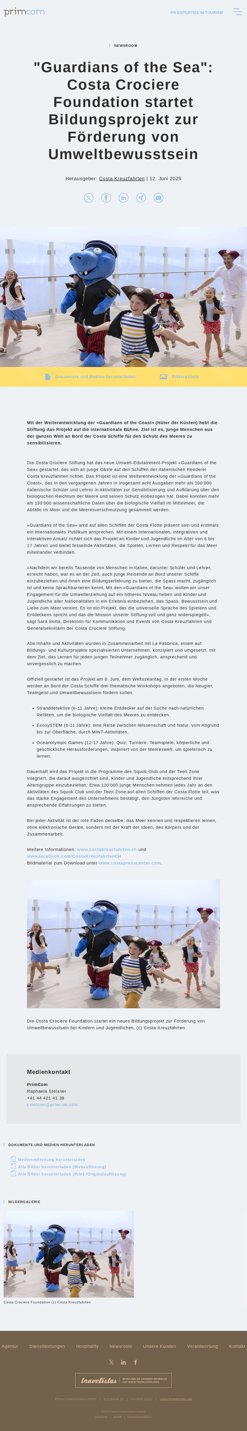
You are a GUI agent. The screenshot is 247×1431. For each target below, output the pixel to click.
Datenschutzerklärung (139, 1416)
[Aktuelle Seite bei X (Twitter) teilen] (88, 198)
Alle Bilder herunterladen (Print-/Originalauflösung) (69, 1174)
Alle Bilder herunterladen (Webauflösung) (58, 1167)
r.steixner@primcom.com (52, 1105)
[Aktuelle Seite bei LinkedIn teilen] (123, 198)
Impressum (102, 1416)
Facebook (135, 1362)
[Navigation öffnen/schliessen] (237, 11)
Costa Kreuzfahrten (122, 178)
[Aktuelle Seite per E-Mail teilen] (158, 198)
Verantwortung (202, 1346)
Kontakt (237, 1346)
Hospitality (87, 1346)
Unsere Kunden (159, 1346)
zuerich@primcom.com (176, 1399)
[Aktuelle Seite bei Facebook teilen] (106, 198)
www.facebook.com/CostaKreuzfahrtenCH (74, 856)
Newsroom (121, 1346)
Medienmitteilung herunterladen (48, 1160)
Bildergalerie (185, 377)
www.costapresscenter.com (130, 863)
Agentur (10, 1346)
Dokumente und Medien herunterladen (95, 377)
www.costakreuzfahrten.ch (107, 849)
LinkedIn (123, 1362)
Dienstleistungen (47, 1346)
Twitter (111, 1362)
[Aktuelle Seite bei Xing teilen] (141, 198)
